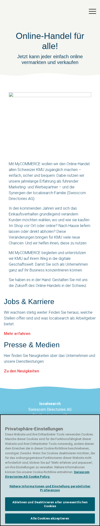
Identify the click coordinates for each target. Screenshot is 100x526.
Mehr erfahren (17, 333)
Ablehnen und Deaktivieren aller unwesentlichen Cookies (50, 504)
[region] (50, 470)
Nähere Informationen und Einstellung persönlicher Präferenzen (50, 488)
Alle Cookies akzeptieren (50, 518)
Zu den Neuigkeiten (21, 371)
